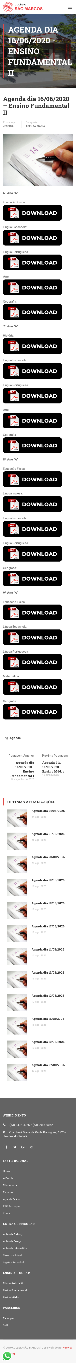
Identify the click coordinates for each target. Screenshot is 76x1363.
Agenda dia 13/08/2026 (47, 972)
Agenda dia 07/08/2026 (48, 1065)
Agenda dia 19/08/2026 (47, 880)
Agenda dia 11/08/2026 (47, 1019)
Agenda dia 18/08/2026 (47, 903)
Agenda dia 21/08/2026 (47, 834)
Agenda (15, 738)
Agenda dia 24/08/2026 (48, 811)
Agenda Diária (35, 126)
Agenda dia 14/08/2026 (47, 949)
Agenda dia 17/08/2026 (47, 926)
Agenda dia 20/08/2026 (48, 857)
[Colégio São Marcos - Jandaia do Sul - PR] (23, 8)
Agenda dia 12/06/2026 (47, 996)
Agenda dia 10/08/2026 (47, 1042)
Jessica (8, 126)
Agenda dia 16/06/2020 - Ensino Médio (53, 766)
